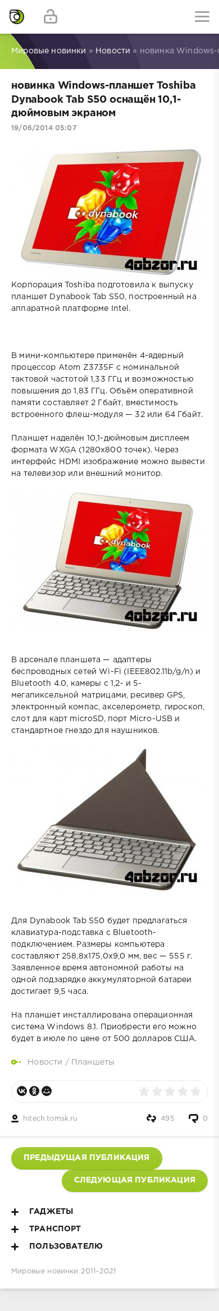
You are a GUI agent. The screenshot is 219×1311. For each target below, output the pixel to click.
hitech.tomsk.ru (50, 1119)
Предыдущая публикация (87, 1157)
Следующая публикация (134, 1180)
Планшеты (93, 1062)
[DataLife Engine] (17, 17)
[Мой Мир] (47, 1091)
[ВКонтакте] (22, 1091)
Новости (45, 1062)
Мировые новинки (45, 1271)
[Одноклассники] (34, 1091)
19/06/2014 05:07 (43, 128)
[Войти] (50, 17)
